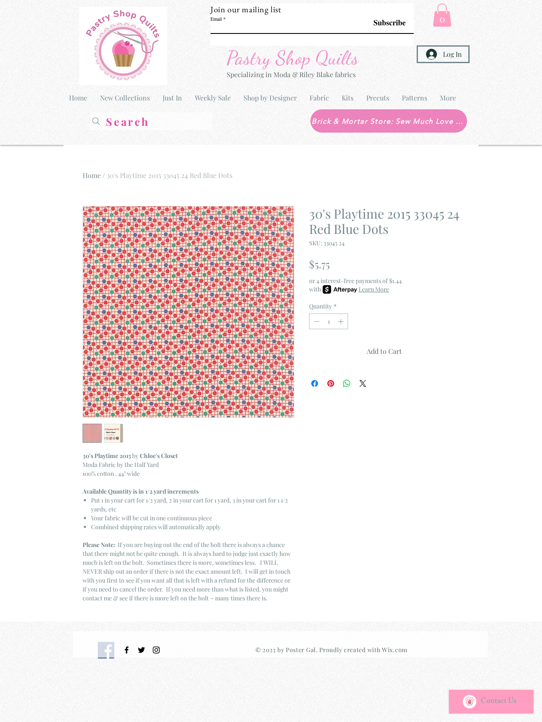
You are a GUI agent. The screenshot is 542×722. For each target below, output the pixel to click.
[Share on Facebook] (315, 383)
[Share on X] (363, 383)
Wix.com (394, 650)
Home (92, 175)
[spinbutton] (328, 321)
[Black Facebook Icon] (126, 650)
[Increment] (341, 321)
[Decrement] (315, 321)
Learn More (374, 289)
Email (216, 18)
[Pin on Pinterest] (331, 383)
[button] (442, 15)
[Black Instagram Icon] (156, 650)
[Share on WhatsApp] (347, 383)
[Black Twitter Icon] (141, 650)
